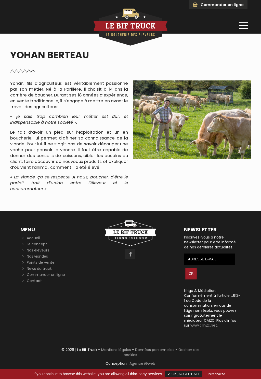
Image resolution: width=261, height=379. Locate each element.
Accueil (33, 238)
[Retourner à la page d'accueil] (130, 45)
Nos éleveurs (38, 250)
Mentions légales (116, 349)
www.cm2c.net (203, 325)
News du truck (39, 268)
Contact (34, 280)
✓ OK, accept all (183, 374)
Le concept (37, 244)
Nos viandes (37, 256)
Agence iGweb (142, 363)
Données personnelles (154, 349)
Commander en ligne (222, 4)
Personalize (216, 374)
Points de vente (41, 262)
